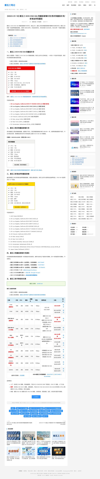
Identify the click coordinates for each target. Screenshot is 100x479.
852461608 (47, 376)
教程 (84, 5)
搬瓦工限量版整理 (82, 70)
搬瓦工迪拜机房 (34, 413)
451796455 (42, 267)
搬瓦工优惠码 (73, 206)
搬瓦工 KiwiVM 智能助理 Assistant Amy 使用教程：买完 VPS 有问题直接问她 (43, 443)
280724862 (57, 374)
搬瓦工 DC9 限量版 (14, 411)
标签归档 (63, 473)
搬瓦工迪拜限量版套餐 (55, 413)
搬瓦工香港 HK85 (74, 218)
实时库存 (93, 2)
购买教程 (73, 5)
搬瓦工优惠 (89, 209)
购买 (84, 47)
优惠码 (75, 2)
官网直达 (87, 2)
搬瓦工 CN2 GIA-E (90, 204)
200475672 (50, 374)
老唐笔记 (25, 471)
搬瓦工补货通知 (15, 413)
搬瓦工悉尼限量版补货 (44, 411)
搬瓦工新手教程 (82, 199)
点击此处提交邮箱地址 (31, 275)
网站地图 (45, 473)
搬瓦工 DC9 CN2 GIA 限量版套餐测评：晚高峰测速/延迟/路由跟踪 (28, 96)
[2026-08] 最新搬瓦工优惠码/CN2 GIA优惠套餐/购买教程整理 (13, 443)
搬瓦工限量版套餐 (90, 199)
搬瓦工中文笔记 (12, 9)
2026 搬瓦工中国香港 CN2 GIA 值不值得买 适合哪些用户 (58, 443)
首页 (63, 5)
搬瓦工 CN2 (89, 214)
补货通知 (39, 21)
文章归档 (59, 473)
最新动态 (21, 9)
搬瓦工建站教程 (82, 218)
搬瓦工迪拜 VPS (24, 413)
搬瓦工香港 (81, 204)
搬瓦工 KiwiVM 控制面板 (82, 211)
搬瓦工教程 (81, 197)
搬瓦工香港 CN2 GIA (74, 211)
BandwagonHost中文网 (68, 471)
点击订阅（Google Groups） (33, 272)
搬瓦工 (13, 408)
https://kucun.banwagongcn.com (78, 33)
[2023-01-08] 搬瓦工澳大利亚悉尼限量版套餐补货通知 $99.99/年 (19, 423)
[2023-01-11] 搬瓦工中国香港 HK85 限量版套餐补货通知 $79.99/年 (52, 423)
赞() (36, 396)
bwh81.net (40, 283)
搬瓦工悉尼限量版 (33, 411)
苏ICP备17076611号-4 (52, 473)
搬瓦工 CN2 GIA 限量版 (22, 408)
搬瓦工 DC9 (81, 214)
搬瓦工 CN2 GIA (74, 199)
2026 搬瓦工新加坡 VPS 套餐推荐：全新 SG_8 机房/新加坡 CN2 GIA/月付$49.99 (28, 443)
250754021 (87, 29)
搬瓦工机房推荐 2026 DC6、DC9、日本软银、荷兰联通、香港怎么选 (13, 458)
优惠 (79, 5)
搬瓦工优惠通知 (90, 216)
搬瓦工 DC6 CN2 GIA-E (90, 211)
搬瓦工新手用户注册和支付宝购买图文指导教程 (32, 63)
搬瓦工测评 (89, 206)
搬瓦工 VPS (81, 216)
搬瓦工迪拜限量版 (44, 413)
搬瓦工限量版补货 (37, 416)
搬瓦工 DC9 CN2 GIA (90, 201)
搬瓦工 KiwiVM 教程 (82, 206)
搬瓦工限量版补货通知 (82, 209)
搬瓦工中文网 (40, 471)
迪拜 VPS (45, 416)
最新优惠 (70, 2)
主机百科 (79, 471)
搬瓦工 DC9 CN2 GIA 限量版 (36, 408)
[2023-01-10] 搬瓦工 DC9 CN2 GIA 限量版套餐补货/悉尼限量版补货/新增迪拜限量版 (43, 402)
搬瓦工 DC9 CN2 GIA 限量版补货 (52, 408)
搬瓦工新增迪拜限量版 (57, 411)
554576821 (41, 265)
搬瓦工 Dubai (24, 411)
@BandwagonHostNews (30, 270)
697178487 (41, 262)
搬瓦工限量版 (27, 416)
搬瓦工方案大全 (80, 68)
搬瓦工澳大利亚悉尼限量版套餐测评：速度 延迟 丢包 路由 (26, 170)
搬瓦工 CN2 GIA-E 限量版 (74, 214)
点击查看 (22, 375)
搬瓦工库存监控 (51, 471)
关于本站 (68, 473)
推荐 (68, 5)
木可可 (45, 471)
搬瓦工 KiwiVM (82, 201)
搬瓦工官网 (30, 471)
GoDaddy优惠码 (58, 471)
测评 (90, 5)
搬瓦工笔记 (10, 5)
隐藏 (15, 35)
